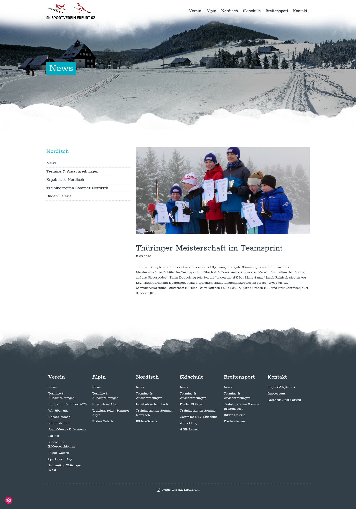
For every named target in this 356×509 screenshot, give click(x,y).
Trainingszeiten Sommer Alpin (110, 413)
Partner (54, 436)
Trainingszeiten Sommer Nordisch (77, 188)
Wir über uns (58, 411)
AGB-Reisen (189, 429)
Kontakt (300, 11)
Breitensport (277, 11)
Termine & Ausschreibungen (72, 171)
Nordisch (229, 11)
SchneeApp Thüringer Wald (64, 467)
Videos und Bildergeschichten (61, 444)
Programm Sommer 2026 (67, 404)
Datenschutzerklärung (284, 400)
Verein (195, 11)
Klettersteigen (234, 421)
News (51, 163)
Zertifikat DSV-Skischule (198, 417)
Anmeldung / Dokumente (67, 429)
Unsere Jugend (59, 417)
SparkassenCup (60, 459)
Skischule (252, 11)
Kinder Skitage (191, 404)
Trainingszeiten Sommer (198, 411)
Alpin (211, 11)
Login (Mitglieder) (281, 387)
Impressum (276, 394)
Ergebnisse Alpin (105, 404)
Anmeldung (188, 423)
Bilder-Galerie (59, 196)
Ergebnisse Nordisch (65, 179)
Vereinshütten (58, 423)
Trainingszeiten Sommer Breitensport (242, 406)
